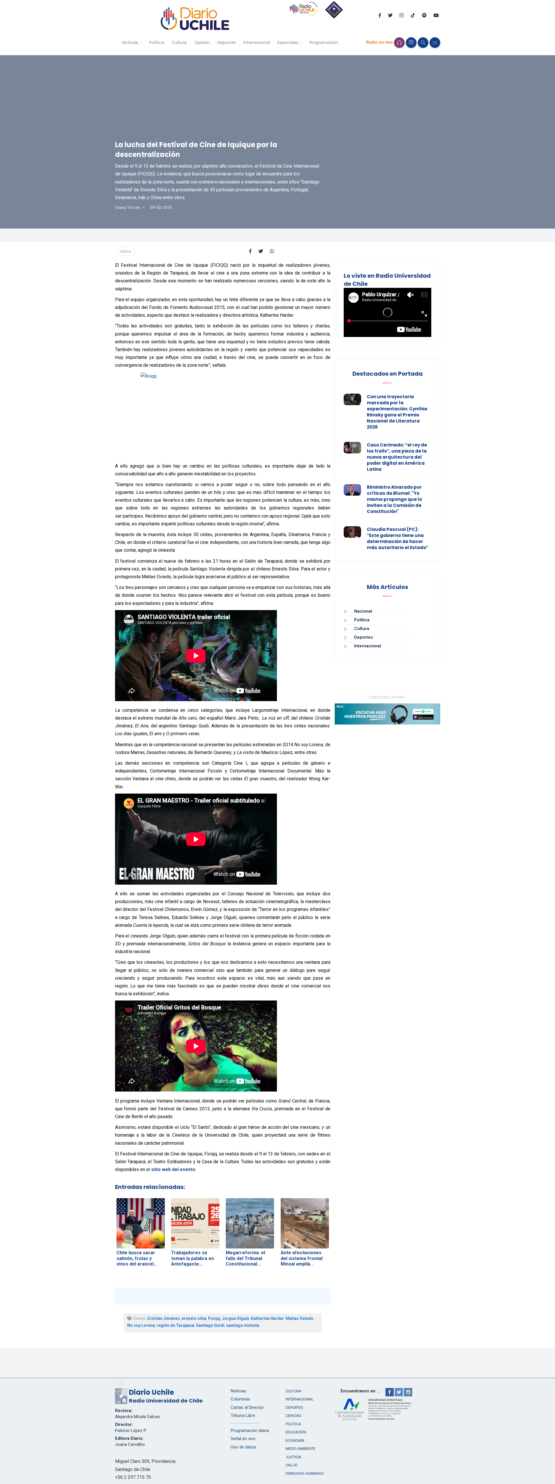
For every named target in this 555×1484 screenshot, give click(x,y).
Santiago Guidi (210, 1325)
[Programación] (411, 42)
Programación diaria (250, 1430)
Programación (324, 42)
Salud (292, 1465)
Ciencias (293, 1415)
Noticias (130, 42)
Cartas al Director (247, 1407)
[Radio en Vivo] (399, 42)
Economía (295, 1440)
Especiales (288, 42)
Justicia (293, 1457)
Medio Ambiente (300, 1448)
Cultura (179, 42)
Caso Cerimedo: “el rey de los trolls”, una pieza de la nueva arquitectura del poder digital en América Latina (397, 457)
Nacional (363, 611)
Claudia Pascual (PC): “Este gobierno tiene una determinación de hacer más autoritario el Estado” (397, 538)
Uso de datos (243, 1447)
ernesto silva (194, 1318)
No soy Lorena (141, 1325)
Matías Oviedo (299, 1318)
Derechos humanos (305, 1473)
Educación (296, 1432)
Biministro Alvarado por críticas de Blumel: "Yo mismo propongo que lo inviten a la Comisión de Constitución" (394, 499)
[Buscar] (423, 42)
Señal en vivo (243, 1438)
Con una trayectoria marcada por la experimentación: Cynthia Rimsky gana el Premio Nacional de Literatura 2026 (397, 412)
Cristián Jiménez (163, 1318)
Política (156, 42)
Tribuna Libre (243, 1415)
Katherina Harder (267, 1318)
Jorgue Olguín (235, 1318)
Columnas (240, 1399)
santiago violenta (242, 1325)
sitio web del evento (173, 1169)
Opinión (202, 42)
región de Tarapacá (175, 1325)
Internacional (256, 42)
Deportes (226, 42)
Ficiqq (214, 1318)
